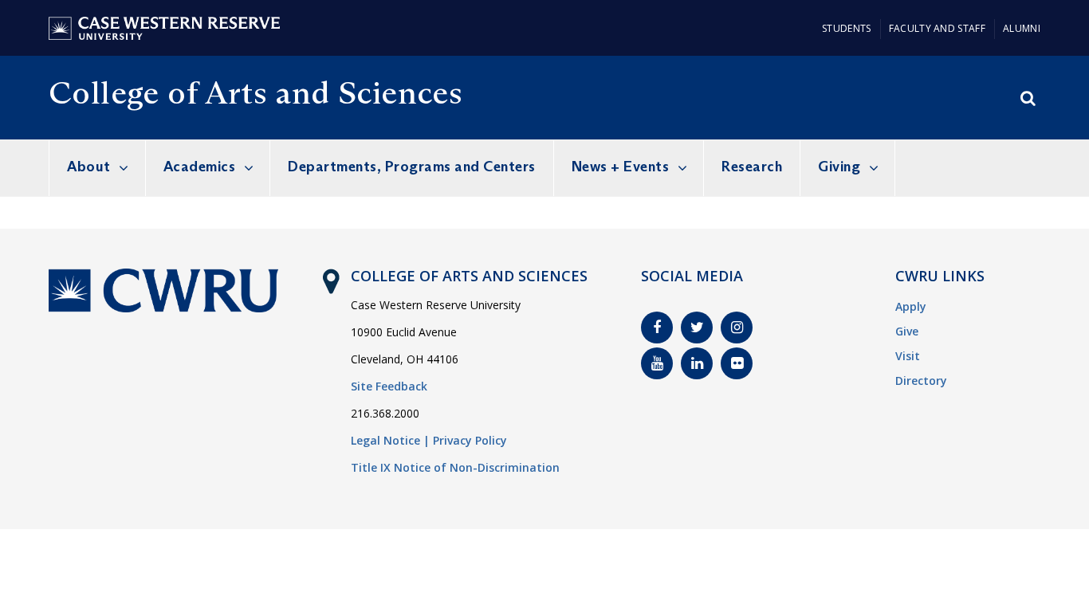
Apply (910, 306)
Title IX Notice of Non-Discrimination (455, 467)
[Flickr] (737, 363)
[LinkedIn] (697, 363)
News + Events (621, 166)
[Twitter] (697, 327)
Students (846, 28)
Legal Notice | (390, 440)
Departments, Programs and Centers (412, 166)
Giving (839, 166)
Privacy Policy (470, 440)
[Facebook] (657, 327)
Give (906, 331)
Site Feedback (389, 386)
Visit (907, 355)
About (89, 166)
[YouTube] (657, 363)
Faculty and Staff (937, 28)
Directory (921, 380)
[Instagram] (737, 327)
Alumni (1021, 28)
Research (751, 166)
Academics (199, 166)
